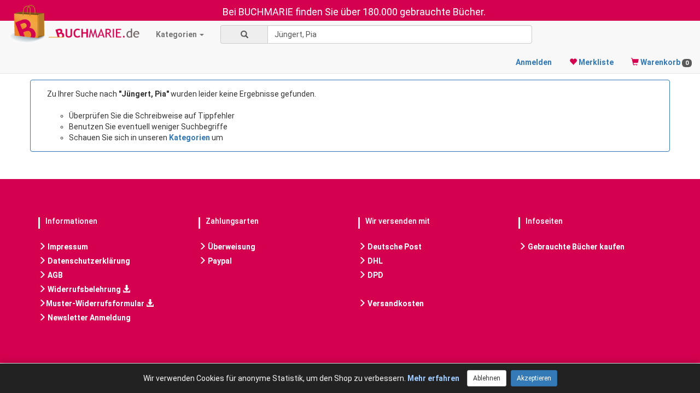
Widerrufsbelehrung (84, 289)
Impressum (67, 246)
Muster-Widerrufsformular (96, 303)
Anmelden (534, 62)
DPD (374, 275)
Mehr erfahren (433, 378)
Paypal (219, 261)
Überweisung (230, 246)
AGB (54, 275)
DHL (374, 261)
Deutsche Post (394, 246)
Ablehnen (486, 378)
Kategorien (177, 34)
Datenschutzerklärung (88, 261)
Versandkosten (395, 303)
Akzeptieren (534, 378)
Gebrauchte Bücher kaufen (575, 246)
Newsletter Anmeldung (88, 317)
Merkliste (595, 62)
